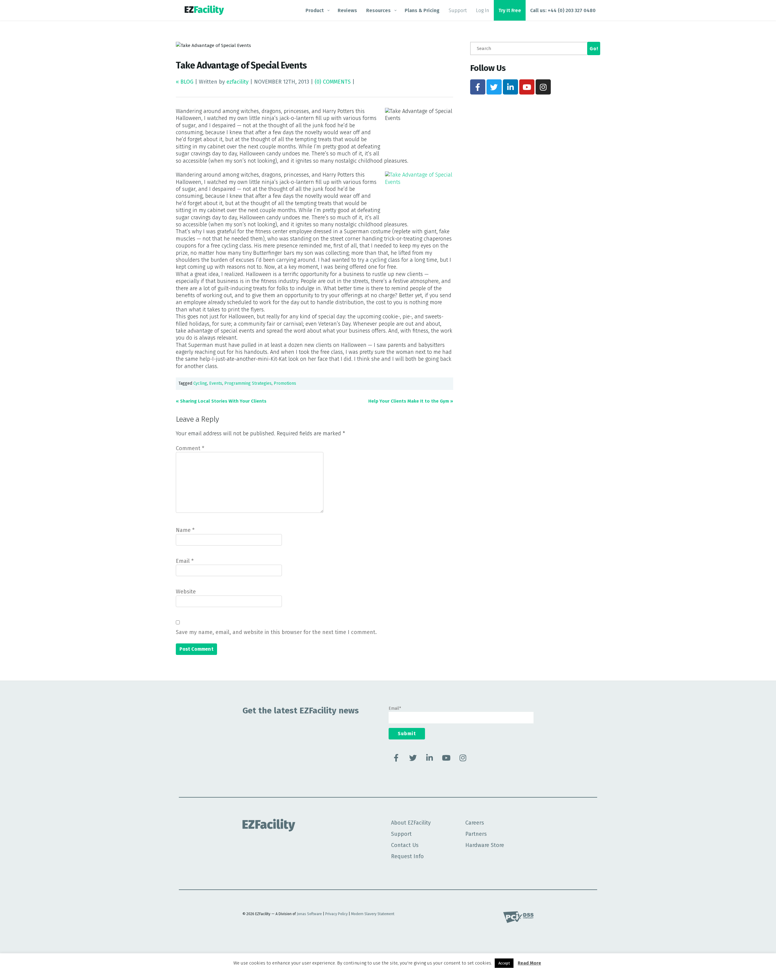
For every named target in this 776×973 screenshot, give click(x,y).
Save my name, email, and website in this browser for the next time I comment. (276, 632)
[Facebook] (477, 87)
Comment (190, 448)
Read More (529, 963)
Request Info (407, 856)
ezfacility (237, 81)
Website (186, 591)
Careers (474, 822)
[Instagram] (543, 87)
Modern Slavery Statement (372, 914)
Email (185, 561)
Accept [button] (504, 963)
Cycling (200, 383)
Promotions (285, 383)
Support (401, 834)
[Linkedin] (510, 87)
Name (185, 530)
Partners (476, 834)
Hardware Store (484, 845)
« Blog (185, 81)
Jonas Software (309, 914)
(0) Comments (333, 81)
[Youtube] (526, 87)
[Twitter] (494, 87)
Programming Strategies (248, 383)
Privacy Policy (336, 914)
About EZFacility (411, 822)
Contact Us (405, 845)
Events (215, 383)
